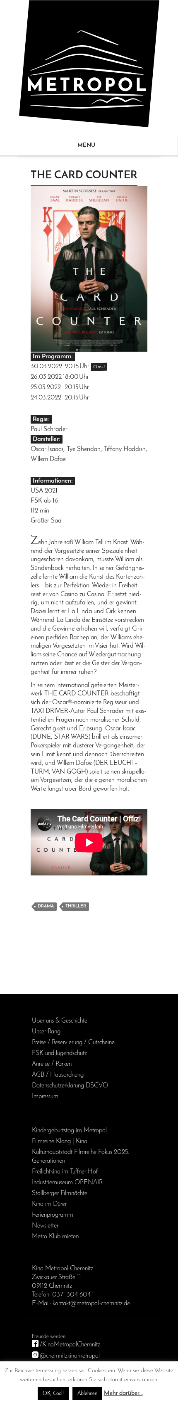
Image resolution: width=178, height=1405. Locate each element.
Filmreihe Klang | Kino (59, 1141)
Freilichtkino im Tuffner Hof (65, 1171)
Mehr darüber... (123, 1393)
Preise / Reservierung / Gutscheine (73, 1042)
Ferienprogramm (52, 1215)
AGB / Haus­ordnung (58, 1075)
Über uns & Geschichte (59, 1021)
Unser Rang (46, 1031)
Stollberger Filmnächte (59, 1193)
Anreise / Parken (52, 1064)
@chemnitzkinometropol (70, 1356)
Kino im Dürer (49, 1204)
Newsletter (45, 1226)
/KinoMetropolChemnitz (70, 1344)
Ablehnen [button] (87, 1393)
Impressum (45, 1096)
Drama (46, 906)
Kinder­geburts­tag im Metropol (69, 1130)
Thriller (75, 906)
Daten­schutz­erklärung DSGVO (70, 1085)
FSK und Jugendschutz (59, 1053)
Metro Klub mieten (55, 1236)
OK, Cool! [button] (53, 1393)
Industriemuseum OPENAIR (67, 1182)
